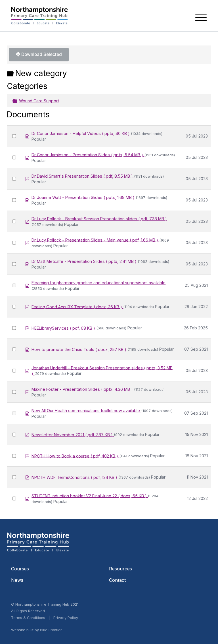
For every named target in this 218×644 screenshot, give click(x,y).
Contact (117, 580)
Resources (120, 569)
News (17, 580)
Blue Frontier (51, 630)
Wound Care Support (39, 100)
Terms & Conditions (28, 618)
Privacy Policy (65, 618)
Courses (20, 569)
